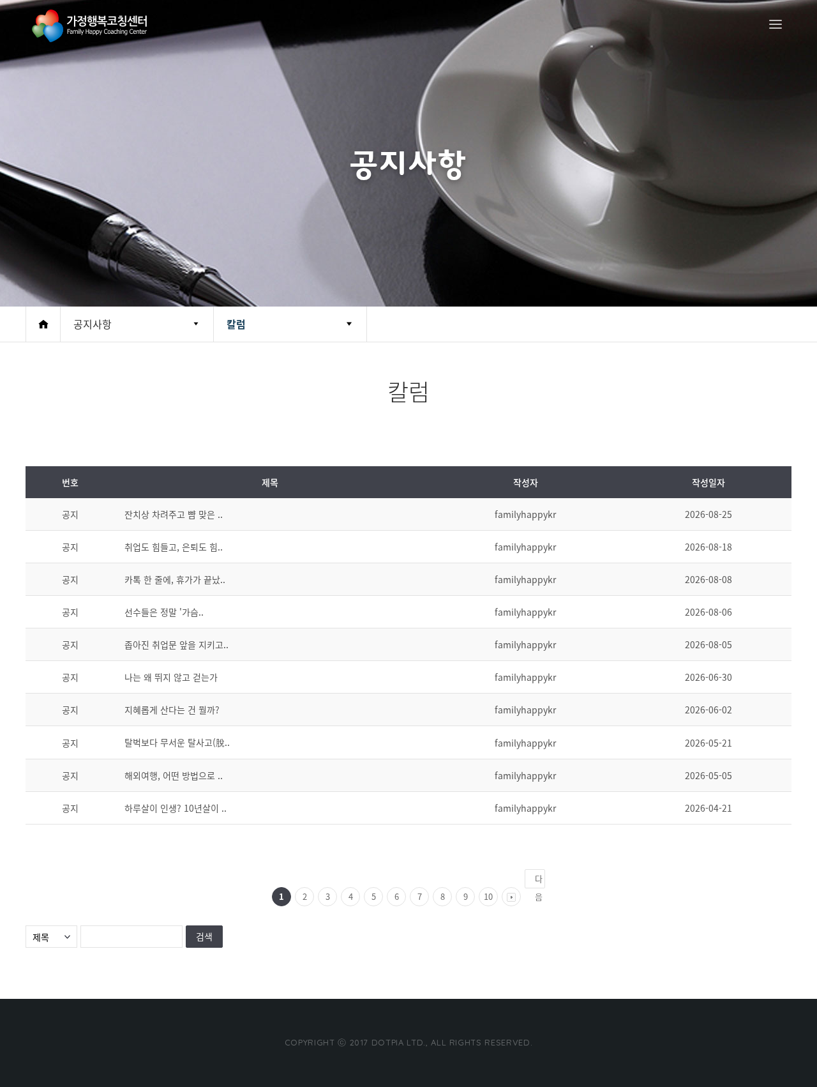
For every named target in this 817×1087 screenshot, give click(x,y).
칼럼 (236, 323)
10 (488, 896)
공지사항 (92, 323)
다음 (539, 880)
